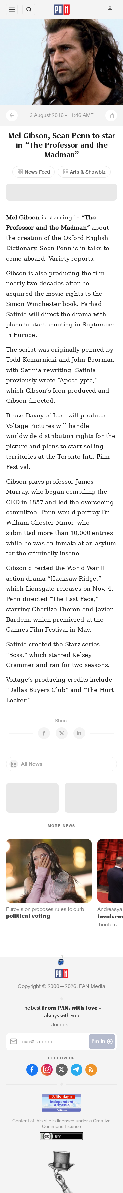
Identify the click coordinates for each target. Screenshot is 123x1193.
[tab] (48, 1154)
